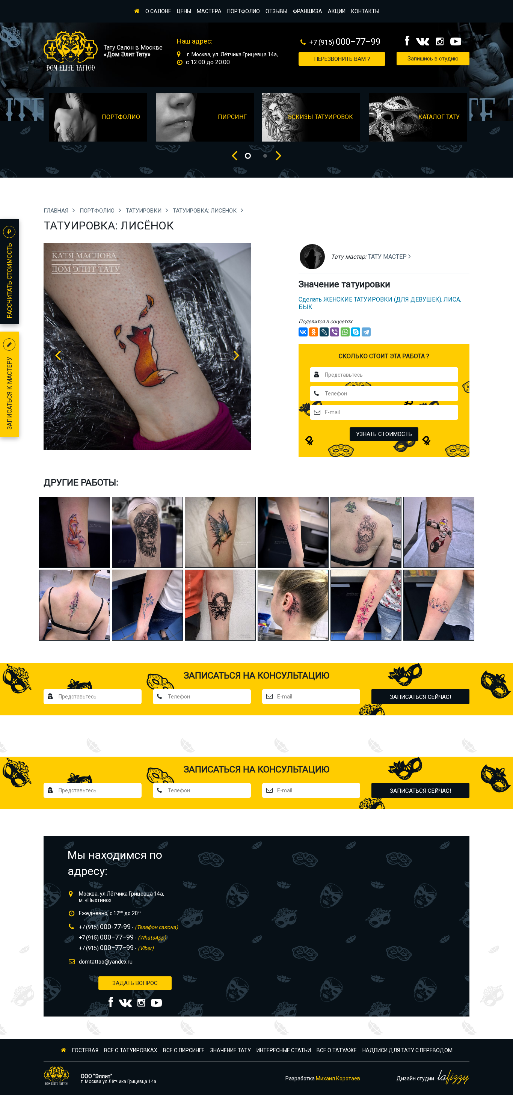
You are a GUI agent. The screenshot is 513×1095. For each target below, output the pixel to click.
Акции (337, 11)
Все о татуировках (130, 1050)
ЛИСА (452, 299)
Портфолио (243, 11)
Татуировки (144, 210)
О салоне (158, 11)
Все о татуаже (337, 1050)
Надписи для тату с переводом (407, 1050)
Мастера (209, 11)
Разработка (322, 1078)
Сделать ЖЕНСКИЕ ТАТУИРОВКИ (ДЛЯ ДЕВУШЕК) (370, 299)
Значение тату (230, 1050)
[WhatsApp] (345, 331)
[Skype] (355, 331)
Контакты (365, 11)
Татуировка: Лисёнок (205, 210)
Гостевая (85, 1050)
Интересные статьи (283, 1050)
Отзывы (276, 11)
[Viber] (334, 331)
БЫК (305, 307)
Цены (184, 11)
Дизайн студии (416, 1078)
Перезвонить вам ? (342, 59)
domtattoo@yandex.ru (106, 962)
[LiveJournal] (324, 331)
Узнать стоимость (384, 434)
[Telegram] (366, 331)
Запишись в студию (433, 58)
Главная (57, 210)
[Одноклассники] (313, 331)
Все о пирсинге (184, 1050)
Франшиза (307, 11)
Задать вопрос (135, 983)
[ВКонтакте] (303, 331)
